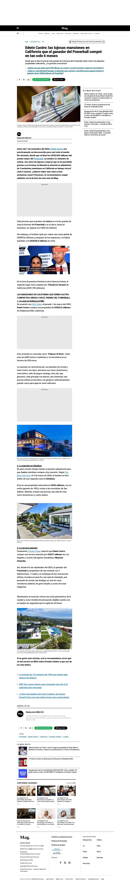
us (84, 846)
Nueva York (60, 33)
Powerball (75, 33)
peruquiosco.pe (93, 879)
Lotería (65, 737)
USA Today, (37, 304)
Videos (99, 840)
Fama (85, 852)
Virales (85, 858)
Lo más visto (24, 744)
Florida (40, 33)
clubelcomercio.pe (37, 879)
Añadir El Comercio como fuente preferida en (87, 42)
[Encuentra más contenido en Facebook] (19, 79)
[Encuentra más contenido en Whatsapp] (28, 79)
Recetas (100, 858)
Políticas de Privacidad (59, 841)
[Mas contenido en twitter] (65, 862)
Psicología (68, 33)
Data (98, 846)
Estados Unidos (55, 737)
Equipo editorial (25, 843)
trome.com (69, 879)
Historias (86, 863)
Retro (99, 852)
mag (102, 879)
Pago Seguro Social (86, 33)
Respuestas (87, 840)
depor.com (59, 879)
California (47, 33)
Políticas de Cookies (58, 845)
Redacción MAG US (24, 138)
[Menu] (19, 28)
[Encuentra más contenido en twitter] (24, 79)
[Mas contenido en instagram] (69, 862)
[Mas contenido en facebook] (60, 862)
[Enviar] (18, 34)
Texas (53, 33)
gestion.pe (50, 879)
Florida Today (34, 551)
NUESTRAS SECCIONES (89, 836)
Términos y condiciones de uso (61, 837)
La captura (97, 33)
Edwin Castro (33, 737)
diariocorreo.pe (81, 879)
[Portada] (25, 841)
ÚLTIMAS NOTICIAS (92, 91)
